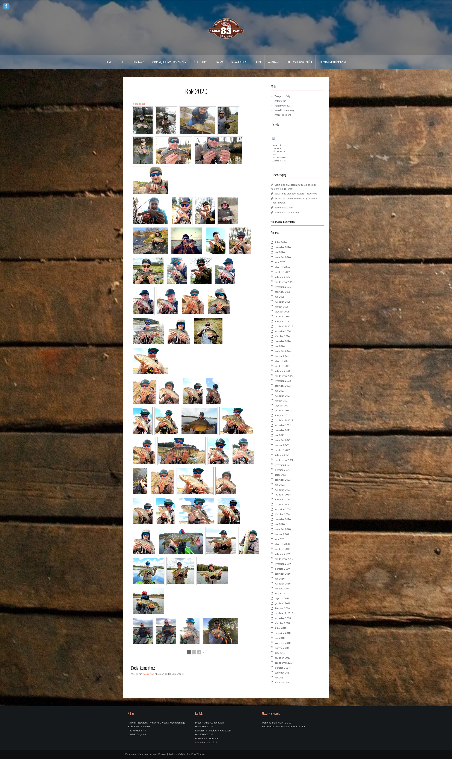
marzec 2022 (282, 445)
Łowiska (219, 62)
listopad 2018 (282, 608)
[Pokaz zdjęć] (138, 103)
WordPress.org (282, 114)
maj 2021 (280, 484)
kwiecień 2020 (283, 529)
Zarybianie (274, 62)
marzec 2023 (282, 400)
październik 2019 (284, 558)
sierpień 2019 (282, 568)
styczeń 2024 (282, 360)
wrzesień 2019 (283, 563)
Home (108, 62)
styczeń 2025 (282, 311)
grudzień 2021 (282, 449)
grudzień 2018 (282, 603)
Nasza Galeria (238, 62)
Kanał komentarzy (284, 110)
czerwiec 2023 (283, 385)
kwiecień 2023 (283, 395)
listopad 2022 (282, 415)
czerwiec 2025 (283, 291)
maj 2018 (280, 637)
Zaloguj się (280, 100)
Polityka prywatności (299, 62)
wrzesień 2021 (283, 464)
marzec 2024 (282, 356)
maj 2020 (280, 524)
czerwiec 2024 (283, 341)
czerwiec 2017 (283, 672)
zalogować (148, 673)
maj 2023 (280, 390)
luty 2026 (280, 262)
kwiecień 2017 (283, 682)
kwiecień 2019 (283, 583)
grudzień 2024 (282, 316)
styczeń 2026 (282, 266)
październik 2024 (284, 326)
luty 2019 (280, 593)
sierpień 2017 (282, 667)
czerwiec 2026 (283, 247)
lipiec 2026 (281, 242)
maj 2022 (280, 435)
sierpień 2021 (282, 469)
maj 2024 (280, 346)
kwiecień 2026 (283, 257)
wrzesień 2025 (283, 286)
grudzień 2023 (282, 365)
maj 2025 (280, 296)
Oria (180, 754)
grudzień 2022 (282, 410)
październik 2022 (284, 420)
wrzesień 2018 (283, 618)
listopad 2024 (282, 321)
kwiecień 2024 (283, 351)
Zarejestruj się (282, 96)
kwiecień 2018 (283, 642)
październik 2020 (284, 504)
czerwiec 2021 (283, 479)
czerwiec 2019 (283, 573)
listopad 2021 (282, 454)
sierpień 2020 (282, 514)
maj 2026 (280, 252)
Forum (257, 62)
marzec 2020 (282, 534)
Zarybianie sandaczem (287, 212)
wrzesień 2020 (283, 509)
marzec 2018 (282, 647)
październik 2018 (284, 613)
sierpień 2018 (282, 623)
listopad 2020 (282, 499)
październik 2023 (284, 375)
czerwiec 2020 (283, 519)
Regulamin (138, 62)
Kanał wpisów (282, 105)
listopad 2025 (282, 276)
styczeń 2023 (282, 405)
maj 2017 (280, 677)
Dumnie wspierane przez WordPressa (145, 754)
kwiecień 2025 (283, 301)
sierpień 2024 (282, 336)
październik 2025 (284, 281)
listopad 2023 (282, 370)
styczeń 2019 (282, 598)
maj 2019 (280, 578)
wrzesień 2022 (283, 425)
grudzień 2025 (282, 271)
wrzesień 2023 (283, 380)
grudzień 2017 (282, 657)
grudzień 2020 (282, 494)
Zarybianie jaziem (284, 207)
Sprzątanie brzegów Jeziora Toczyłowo (296, 193)
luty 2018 (280, 652)
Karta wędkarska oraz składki (169, 62)
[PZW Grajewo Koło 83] (226, 27)
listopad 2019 (282, 553)
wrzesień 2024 (283, 331)
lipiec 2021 (281, 474)
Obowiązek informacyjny (332, 62)
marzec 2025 (282, 306)
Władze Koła (200, 62)
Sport (122, 62)
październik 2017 (284, 662)
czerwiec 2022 (283, 430)
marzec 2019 (282, 588)
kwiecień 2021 (283, 489)
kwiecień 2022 (283, 440)
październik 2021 (284, 459)
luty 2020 (280, 539)
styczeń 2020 (282, 543)
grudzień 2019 (282, 548)
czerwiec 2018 (283, 632)
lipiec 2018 (281, 628)
